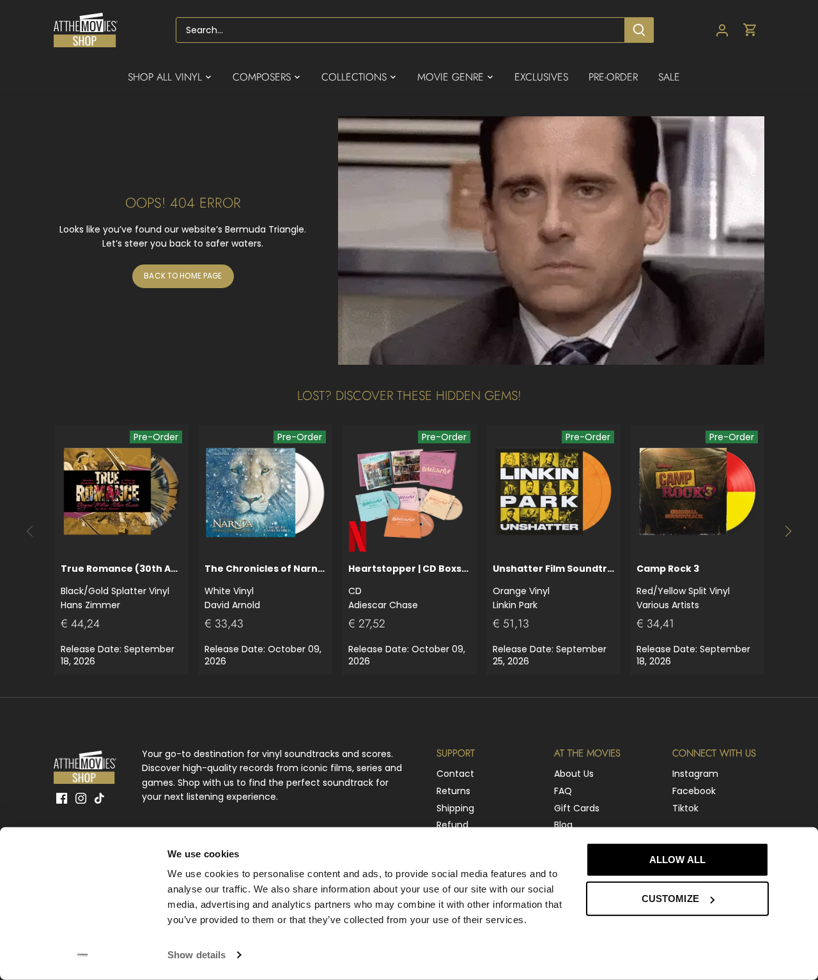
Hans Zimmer (121, 586)
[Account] (722, 30)
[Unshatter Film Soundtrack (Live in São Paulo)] (553, 492)
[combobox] (400, 30)
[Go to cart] (750, 30)
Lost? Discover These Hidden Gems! (409, 396)
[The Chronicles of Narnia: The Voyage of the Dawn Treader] (265, 492)
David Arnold (265, 586)
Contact (455, 773)
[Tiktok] (99, 798)
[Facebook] (61, 798)
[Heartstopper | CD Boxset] (409, 492)
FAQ (563, 791)
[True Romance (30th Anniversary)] (121, 492)
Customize (670, 898)
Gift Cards (576, 808)
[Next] (787, 531)
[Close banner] (797, 848)
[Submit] (639, 30)
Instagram (695, 773)
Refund (452, 824)
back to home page (183, 276)
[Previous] (31, 531)
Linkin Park (553, 586)
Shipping (455, 808)
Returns (453, 791)
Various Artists (683, 586)
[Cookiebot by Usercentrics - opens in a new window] (83, 955)
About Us (574, 773)
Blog (563, 824)
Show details (196, 954)
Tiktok (685, 808)
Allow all (677, 859)
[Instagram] (80, 798)
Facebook (694, 791)
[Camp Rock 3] (697, 492)
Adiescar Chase (409, 586)
